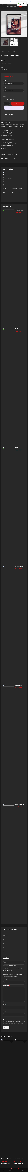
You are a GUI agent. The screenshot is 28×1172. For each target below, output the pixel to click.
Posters (8, 51)
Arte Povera (19, 210)
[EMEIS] (8, 387)
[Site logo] (14, 2)
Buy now (14, 108)
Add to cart (17, 103)
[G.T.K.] (8, 506)
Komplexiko (18, 685)
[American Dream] (7, 1098)
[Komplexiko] (8, 744)
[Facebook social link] (8, 118)
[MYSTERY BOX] (8, 863)
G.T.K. (17, 448)
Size (5, 87)
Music (13, 51)
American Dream (6, 1159)
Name (5, 1004)
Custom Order (19, 567)
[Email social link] (12, 118)
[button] (2, 24)
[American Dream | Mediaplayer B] (20, 1098)
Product (6, 80)
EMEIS (17, 329)
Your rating (6, 980)
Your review (6, 985)
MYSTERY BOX (19, 804)
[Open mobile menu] (2, 6)
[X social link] (10, 118)
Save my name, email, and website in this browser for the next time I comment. (14, 1022)
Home (2, 51)
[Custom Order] (8, 625)
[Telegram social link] (13, 118)
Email (4, 1012)
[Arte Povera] (8, 268)
